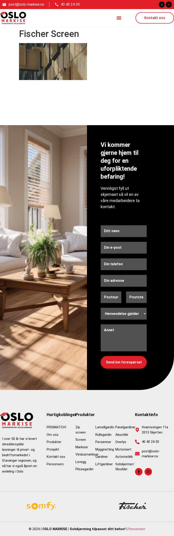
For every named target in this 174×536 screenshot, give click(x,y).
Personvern (136, 529)
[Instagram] (169, 4)
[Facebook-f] (162, 4)
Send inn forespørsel (124, 362)
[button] (119, 18)
